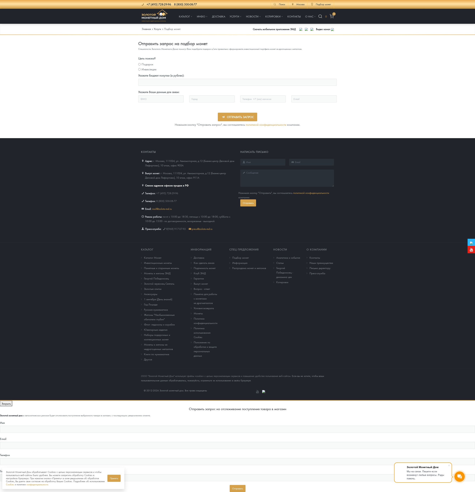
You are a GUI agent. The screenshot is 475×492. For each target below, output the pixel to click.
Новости (280, 249)
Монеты (198, 313)
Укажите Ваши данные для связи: (158, 92)
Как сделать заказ (204, 262)
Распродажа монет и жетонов (249, 268)
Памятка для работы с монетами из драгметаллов (205, 298)
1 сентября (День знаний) (158, 299)
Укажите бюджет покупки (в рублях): (161, 75)
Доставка (199, 257)
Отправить (248, 202)
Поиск (282, 4)
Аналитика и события (288, 257)
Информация (201, 249)
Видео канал (323, 29)
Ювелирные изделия (155, 329)
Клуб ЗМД (200, 273)
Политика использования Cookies (202, 332)
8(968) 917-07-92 (176, 228)
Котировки (282, 282)
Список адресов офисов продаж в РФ (167, 185)
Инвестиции (149, 69)
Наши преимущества (321, 262)
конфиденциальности (37, 484)
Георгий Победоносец (156, 278)
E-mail (3, 438)
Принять (114, 478)
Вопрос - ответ (202, 288)
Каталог (147, 249)
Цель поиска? (146, 58)
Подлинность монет (205, 268)
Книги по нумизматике (156, 354)
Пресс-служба (317, 273)
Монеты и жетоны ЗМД (157, 273)
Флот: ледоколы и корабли (159, 324)
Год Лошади (151, 304)
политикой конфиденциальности (266, 124)
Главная (146, 28)
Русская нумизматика (156, 309)
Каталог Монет (152, 257)
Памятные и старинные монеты (161, 268)
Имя (2, 422)
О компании (317, 249)
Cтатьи (280, 262)
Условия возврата (204, 308)
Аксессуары (150, 294)
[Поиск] (320, 16)
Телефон (5, 455)
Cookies (10, 484)
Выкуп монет (201, 283)
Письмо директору (319, 268)
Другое (148, 359)
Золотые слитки (152, 288)
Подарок (147, 64)
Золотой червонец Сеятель (159, 283)
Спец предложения (244, 249)
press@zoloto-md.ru (202, 228)
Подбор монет (240, 257)
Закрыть (6, 403)
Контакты (314, 257)
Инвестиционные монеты (158, 262)
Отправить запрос (240, 117)
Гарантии (199, 278)
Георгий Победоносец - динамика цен (284, 272)
